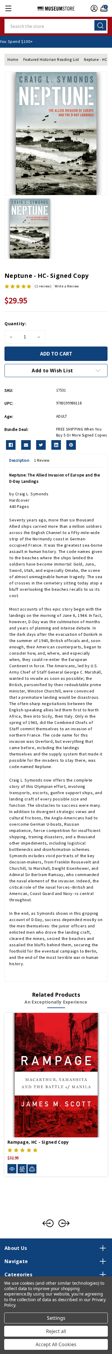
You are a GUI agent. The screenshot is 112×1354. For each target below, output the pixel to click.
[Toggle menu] (8, 8)
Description (19, 460)
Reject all (56, 1331)
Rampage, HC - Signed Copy (38, 1142)
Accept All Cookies (56, 1344)
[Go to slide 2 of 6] (64, 1223)
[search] (100, 25)
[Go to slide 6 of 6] (48, 1223)
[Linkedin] (56, 445)
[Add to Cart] (31, 1168)
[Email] (26, 445)
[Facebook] (11, 445)
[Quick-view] (11, 1168)
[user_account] (93, 8)
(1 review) (43, 286)
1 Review (42, 460)
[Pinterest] (71, 445)
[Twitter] (41, 445)
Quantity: (15, 323)
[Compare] (22, 1168)
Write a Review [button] (67, 286)
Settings (56, 1318)
